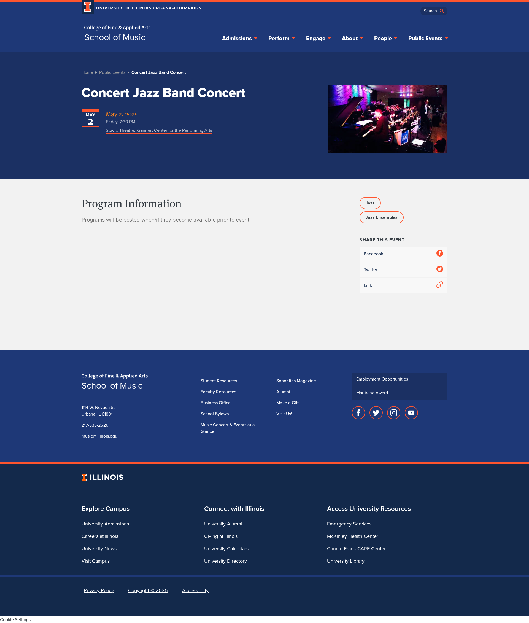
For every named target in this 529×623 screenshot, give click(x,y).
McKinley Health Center (352, 536)
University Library (346, 561)
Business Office (216, 403)
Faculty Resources (218, 392)
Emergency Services (349, 523)
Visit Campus (96, 561)
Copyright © (148, 590)
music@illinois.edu (99, 436)
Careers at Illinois (100, 536)
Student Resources (219, 380)
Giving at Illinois (221, 536)
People (383, 38)
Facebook (373, 254)
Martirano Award (372, 393)
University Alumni (223, 523)
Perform (279, 38)
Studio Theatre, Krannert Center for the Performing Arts (159, 130)
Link (368, 285)
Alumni (283, 392)
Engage (315, 38)
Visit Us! (284, 414)
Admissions (237, 38)
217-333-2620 (95, 425)
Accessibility (195, 590)
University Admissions (105, 523)
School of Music (114, 37)
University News (99, 548)
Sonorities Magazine (296, 380)
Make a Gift (287, 403)
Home (87, 72)
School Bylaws (215, 414)
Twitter (370, 269)
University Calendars (226, 548)
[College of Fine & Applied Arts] (139, 28)
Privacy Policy (99, 590)
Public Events (425, 38)
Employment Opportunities (382, 379)
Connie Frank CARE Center (356, 548)
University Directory (225, 561)
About (350, 38)
